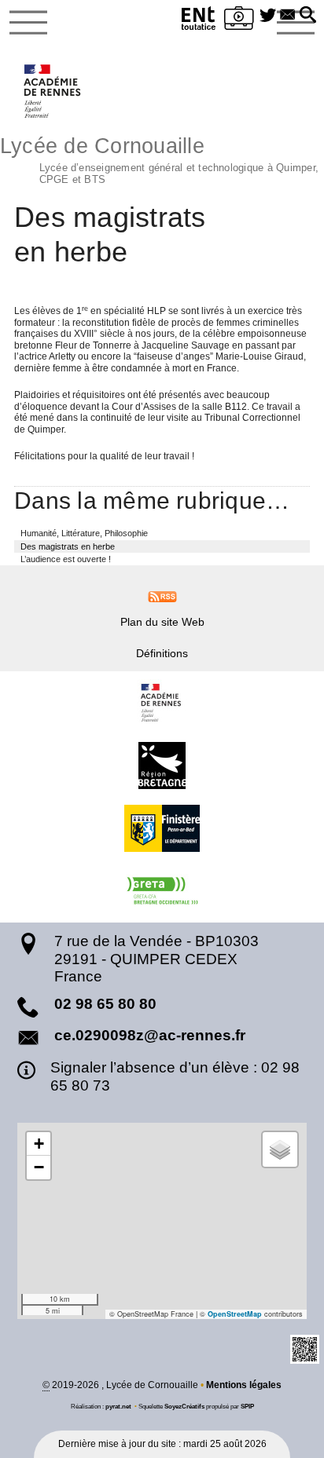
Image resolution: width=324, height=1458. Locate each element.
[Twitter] (268, 15)
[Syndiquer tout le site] (162, 595)
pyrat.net (118, 1406)
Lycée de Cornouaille (159, 158)
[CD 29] (162, 828)
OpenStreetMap (235, 1314)
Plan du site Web (162, 622)
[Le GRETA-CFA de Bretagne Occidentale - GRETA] (162, 891)
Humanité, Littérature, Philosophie (84, 533)
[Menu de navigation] (28, 23)
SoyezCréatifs (184, 1406)
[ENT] (199, 21)
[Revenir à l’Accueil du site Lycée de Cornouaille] (53, 91)
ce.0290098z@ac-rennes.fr (149, 1035)
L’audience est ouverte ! (65, 559)
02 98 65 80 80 (105, 1004)
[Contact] (287, 15)
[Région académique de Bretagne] (162, 702)
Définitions (162, 653)
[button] (308, 15)
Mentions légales (244, 1384)
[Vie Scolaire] (239, 21)
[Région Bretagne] (162, 765)
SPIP (247, 1406)
